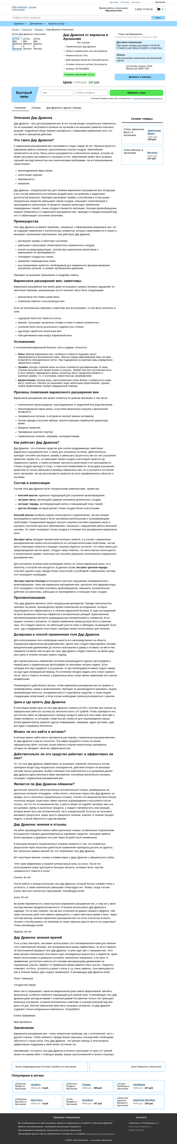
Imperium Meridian (144, 1100)
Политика (125, 2)
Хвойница (139, 1084)
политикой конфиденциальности (148, 98)
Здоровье (19, 23)
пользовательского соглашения (100, 1134)
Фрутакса (36, 1100)
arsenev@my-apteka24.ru (139, 1126)
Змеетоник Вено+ (154, 132)
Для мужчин (36, 23)
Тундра (86, 1084)
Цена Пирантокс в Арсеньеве (146, 1066)
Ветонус (152, 152)
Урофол (36, 1084)
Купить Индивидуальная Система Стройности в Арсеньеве (45, 1066)
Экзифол (87, 1100)
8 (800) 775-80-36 (144, 9)
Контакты (136, 2)
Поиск (158, 18)
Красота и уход (56, 23)
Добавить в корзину (140, 77)
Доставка (114, 2)
